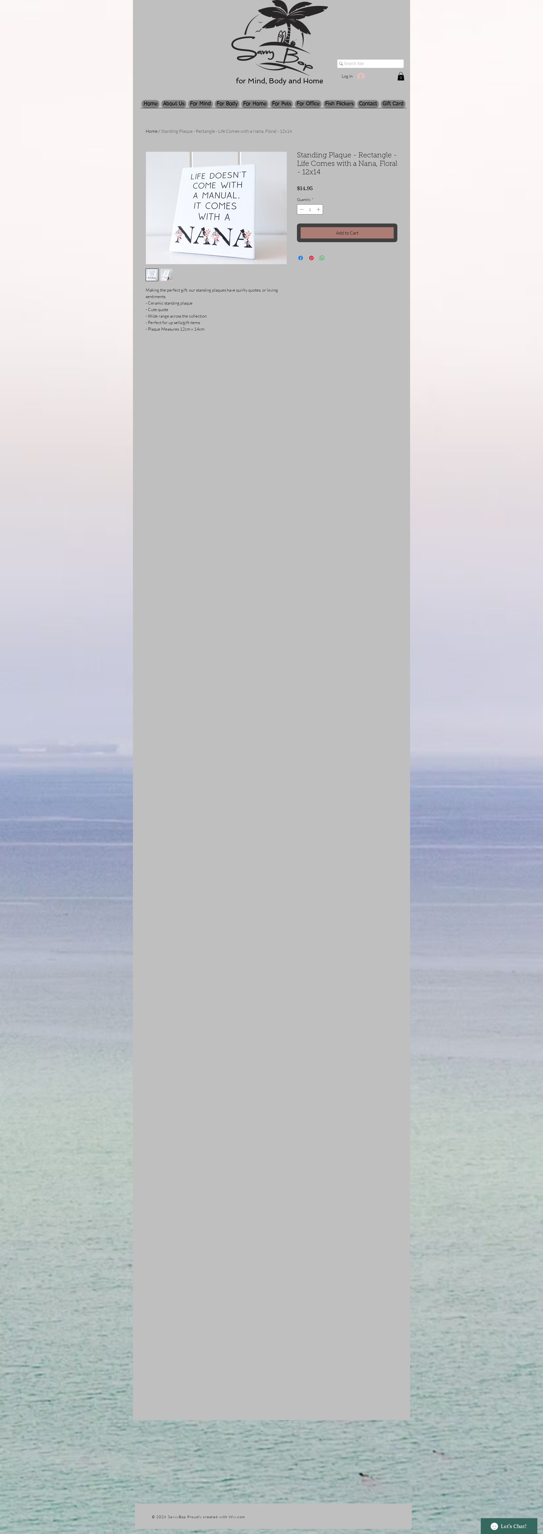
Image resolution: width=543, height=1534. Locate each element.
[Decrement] (301, 209)
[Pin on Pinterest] (311, 258)
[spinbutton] (310, 209)
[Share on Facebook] (300, 258)
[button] (400, 76)
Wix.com (237, 1517)
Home (152, 131)
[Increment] (319, 209)
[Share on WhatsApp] (322, 258)
